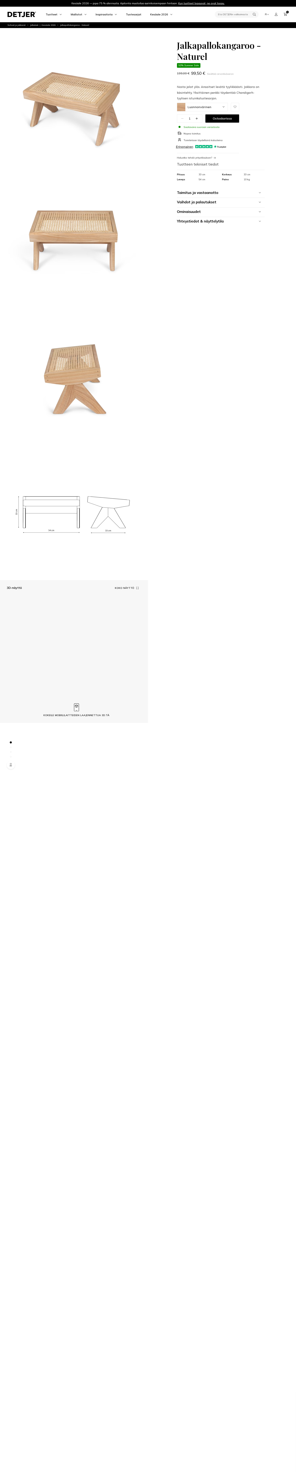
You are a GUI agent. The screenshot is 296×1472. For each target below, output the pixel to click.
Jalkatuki (34, 25)
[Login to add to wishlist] (235, 107)
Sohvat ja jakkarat (17, 25)
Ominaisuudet (189, 211)
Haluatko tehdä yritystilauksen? (194, 157)
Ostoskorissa (222, 118)
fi (266, 14)
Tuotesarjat (133, 14)
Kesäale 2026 (159, 14)
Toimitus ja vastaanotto (197, 192)
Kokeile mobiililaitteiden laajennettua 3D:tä (76, 715)
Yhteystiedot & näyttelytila (200, 221)
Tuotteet (51, 14)
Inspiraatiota (104, 14)
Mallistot (76, 14)
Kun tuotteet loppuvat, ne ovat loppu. (201, 3)
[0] (285, 14)
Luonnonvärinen (199, 107)
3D (11, 766)
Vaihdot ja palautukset (196, 202)
